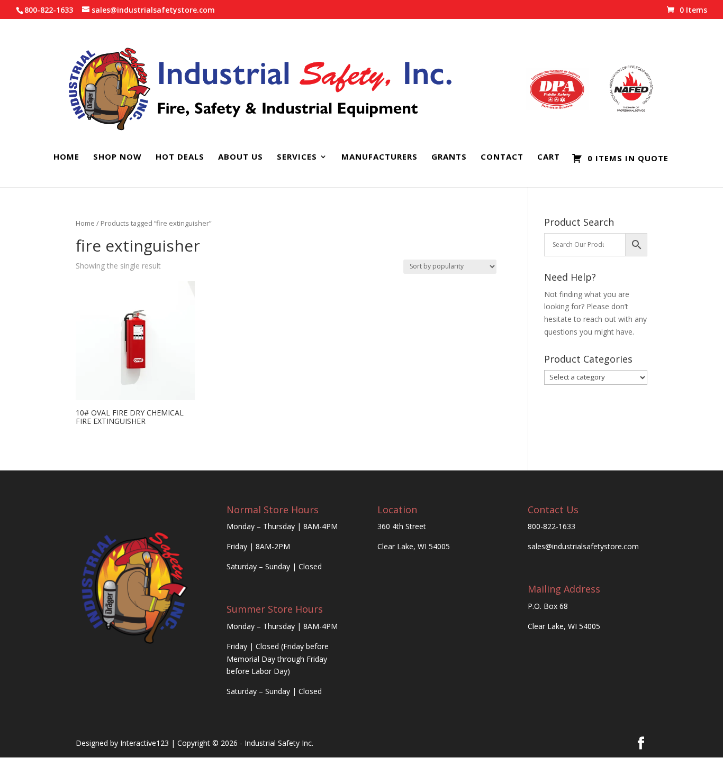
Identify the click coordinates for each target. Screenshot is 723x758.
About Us (240, 157)
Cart (548, 157)
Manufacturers (379, 157)
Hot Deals (180, 157)
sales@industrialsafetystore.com (583, 546)
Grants (449, 157)
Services (297, 157)
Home (66, 157)
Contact (502, 157)
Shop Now (117, 157)
